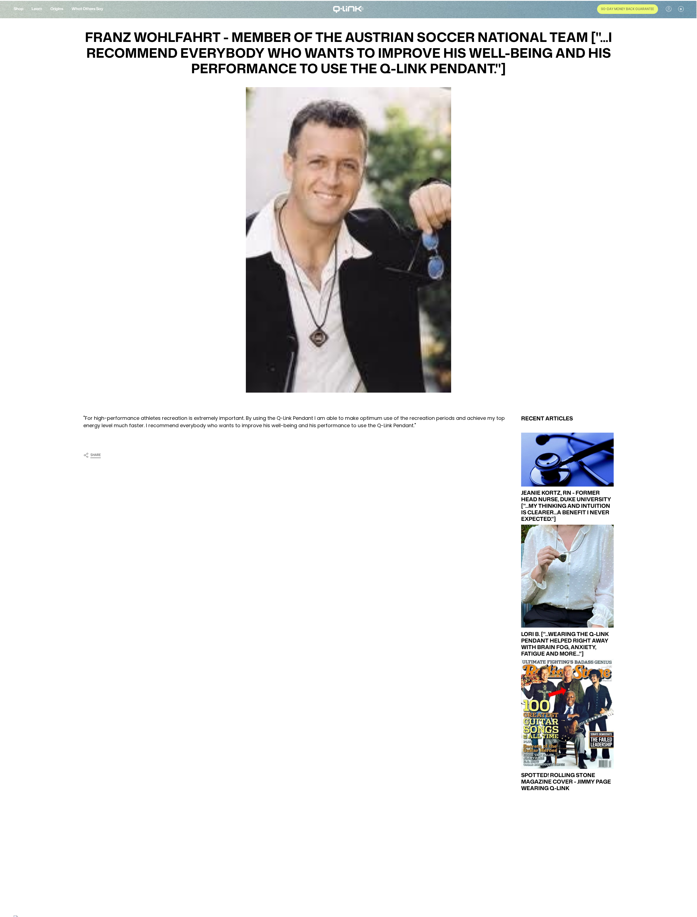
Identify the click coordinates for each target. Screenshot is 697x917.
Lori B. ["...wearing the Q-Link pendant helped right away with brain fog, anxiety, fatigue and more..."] (565, 643)
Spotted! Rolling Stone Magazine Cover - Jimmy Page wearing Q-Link (566, 781)
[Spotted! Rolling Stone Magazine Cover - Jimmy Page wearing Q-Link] (567, 714)
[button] (18, 9)
